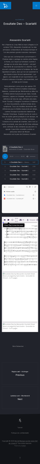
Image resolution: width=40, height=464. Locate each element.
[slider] (32, 156)
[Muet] (27, 156)
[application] (20, 156)
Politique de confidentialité (20, 433)
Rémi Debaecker (18, 346)
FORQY (23, 446)
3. (17, 170)
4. (17, 175)
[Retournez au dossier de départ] (4, 187)
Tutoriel (20, 427)
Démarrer (11, 187)
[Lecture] (5, 156)
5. (17, 179)
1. (17, 162)
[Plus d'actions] (35, 195)
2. (17, 166)
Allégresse (19, 19)
